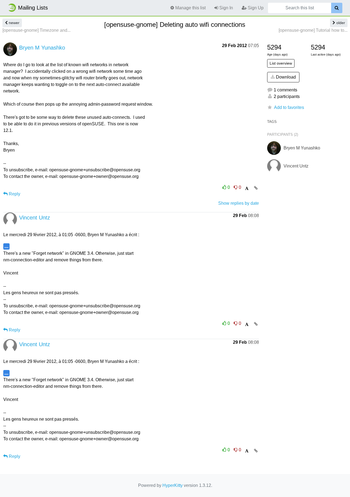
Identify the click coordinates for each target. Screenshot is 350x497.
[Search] (336, 8)
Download (285, 77)
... (6, 246)
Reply (14, 194)
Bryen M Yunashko (42, 48)
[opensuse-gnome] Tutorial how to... (313, 30)
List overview (281, 63)
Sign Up (255, 7)
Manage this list (190, 7)
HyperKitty (172, 485)
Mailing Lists (33, 8)
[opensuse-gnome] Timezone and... (36, 30)
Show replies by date (238, 203)
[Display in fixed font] (247, 188)
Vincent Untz (34, 218)
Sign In (225, 7)
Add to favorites (289, 107)
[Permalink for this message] (256, 188)
